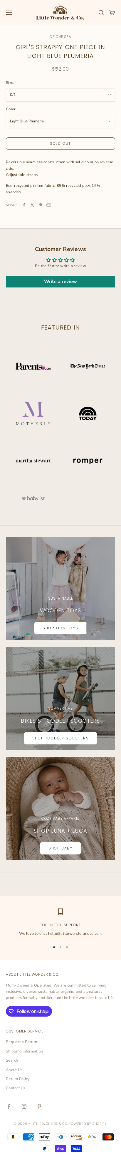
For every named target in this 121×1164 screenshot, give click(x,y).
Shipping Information (24, 1051)
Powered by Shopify (88, 1123)
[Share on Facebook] (24, 205)
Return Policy (18, 1079)
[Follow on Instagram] (24, 1106)
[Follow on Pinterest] (39, 1106)
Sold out (60, 143)
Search (12, 1060)
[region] (60, 922)
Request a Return (21, 1042)
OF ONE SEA (60, 36)
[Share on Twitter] (32, 205)
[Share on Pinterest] (40, 205)
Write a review (60, 281)
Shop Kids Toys (60, 628)
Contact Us (16, 1088)
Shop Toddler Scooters (60, 738)
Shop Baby (60, 848)
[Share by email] (48, 205)
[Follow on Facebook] (9, 1106)
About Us (14, 1069)
